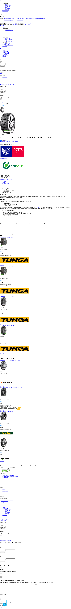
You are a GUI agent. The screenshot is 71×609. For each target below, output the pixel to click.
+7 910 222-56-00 (15, 24)
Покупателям (4, 51)
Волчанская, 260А (29, 18)
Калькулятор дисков (8, 41)
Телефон (1, 62)
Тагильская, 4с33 (20, 20)
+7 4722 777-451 (13, 23)
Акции (3, 50)
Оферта (3, 82)
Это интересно (5, 11)
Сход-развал (2, 141)
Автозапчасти (4, 493)
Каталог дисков (7, 40)
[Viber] (4, 140)
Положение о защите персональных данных (10, 475)
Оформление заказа (8, 5)
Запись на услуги (5, 53)
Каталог (3, 101)
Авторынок (35, 18)
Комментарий (2, 64)
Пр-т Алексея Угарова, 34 (8, 20)
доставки (38, 207)
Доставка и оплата (5, 10)
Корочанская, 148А (7, 18)
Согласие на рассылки (6, 477)
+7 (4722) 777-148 (10, 500)
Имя (1, 61)
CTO (11, 141)
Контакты (4, 56)
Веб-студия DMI (3, 502)
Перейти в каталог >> (4, 597)
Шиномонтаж (7, 141)
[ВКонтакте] (1, 140)
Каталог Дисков (5, 491)
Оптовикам (7, 9)
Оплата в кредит (7, 8)
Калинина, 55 (14, 18)
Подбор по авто (7, 29)
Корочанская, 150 (41, 18)
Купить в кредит (15, 141)
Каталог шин (7, 31)
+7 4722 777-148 (28, 23)
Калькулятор (4, 54)
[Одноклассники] (2, 140)
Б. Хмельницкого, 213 (21, 18)
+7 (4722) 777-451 (3, 500)
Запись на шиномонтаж (9, 45)
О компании (7, 4)
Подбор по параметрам (9, 30)
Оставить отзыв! (3, 230)
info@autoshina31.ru (4, 501)
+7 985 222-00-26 (27, 24)
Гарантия (6, 7)
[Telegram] (5, 140)
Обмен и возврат (8, 6)
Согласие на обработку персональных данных (10, 476)
